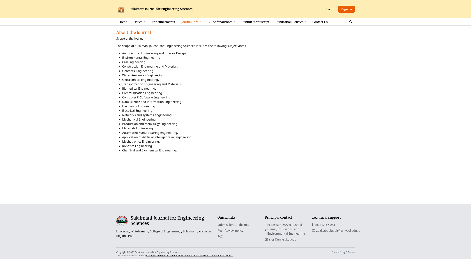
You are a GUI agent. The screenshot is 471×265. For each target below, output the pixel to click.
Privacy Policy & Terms (343, 252)
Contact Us (320, 22)
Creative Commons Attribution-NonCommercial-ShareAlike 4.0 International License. (189, 255)
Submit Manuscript (255, 22)
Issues (138, 22)
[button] (351, 21)
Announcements (163, 22)
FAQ (220, 236)
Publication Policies (290, 22)
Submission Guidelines (233, 225)
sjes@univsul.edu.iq (282, 239)
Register (346, 9)
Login (330, 9)
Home (123, 22)
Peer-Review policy (230, 231)
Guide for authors (220, 22)
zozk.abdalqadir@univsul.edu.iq (338, 231)
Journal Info (190, 22)
